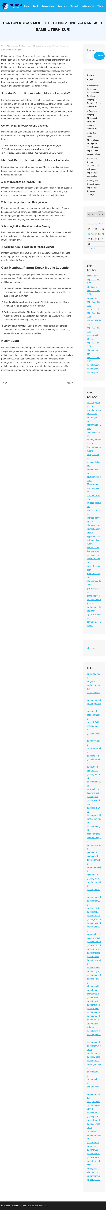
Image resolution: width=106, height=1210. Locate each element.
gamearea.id (93, 1020)
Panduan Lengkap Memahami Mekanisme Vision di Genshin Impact (94, 120)
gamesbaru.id (93, 1120)
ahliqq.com (92, 287)
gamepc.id (92, 711)
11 (92, 229)
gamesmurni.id (94, 945)
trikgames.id (92, 771)
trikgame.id (92, 681)
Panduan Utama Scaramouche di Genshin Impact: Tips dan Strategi (93, 167)
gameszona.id (93, 968)
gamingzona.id (94, 919)
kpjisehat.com (93, 536)
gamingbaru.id (93, 1053)
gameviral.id (92, 1150)
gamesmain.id (93, 953)
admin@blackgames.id (21, 46)
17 (89, 234)
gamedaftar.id (93, 1154)
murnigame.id (93, 1012)
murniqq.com (93, 369)
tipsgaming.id (93, 789)
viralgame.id (92, 1172)
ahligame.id (92, 1023)
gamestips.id (93, 756)
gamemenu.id (93, 1005)
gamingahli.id (93, 912)
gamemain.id (93, 997)
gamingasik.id (93, 908)
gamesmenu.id (94, 942)
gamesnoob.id (93, 1113)
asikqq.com (92, 276)
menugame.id (93, 1042)
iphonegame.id (94, 815)
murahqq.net (93, 309)
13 (99, 229)
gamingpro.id (93, 1061)
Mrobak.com (92, 484)
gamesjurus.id (93, 949)
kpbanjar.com (93, 547)
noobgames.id (93, 1146)
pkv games (92, 648)
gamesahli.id (93, 957)
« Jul (93, 248)
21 (103, 234)
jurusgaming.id (94, 923)
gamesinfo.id (93, 722)
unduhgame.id (93, 1176)
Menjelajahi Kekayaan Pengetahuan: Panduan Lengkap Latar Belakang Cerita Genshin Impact (94, 96)
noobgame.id (93, 1168)
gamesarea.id (93, 1016)
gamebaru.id (93, 1142)
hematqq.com (93, 365)
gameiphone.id (94, 700)
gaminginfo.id (93, 878)
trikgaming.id (93, 793)
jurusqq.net (92, 298)
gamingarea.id (93, 916)
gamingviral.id (93, 1057)
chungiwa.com (93, 525)
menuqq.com (93, 372)
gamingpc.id (92, 797)
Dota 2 (38, 46)
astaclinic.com (93, 596)
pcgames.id (92, 856)
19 (96, 234)
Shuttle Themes (19, 1206)
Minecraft (58, 46)
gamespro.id (93, 1116)
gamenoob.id (93, 1131)
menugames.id (94, 975)
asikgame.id (92, 1027)
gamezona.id (93, 1009)
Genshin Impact (48, 46)
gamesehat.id (93, 1157)
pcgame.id (92, 852)
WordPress (41, 1206)
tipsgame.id (92, 875)
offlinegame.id (93, 834)
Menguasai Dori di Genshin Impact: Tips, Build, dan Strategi (93, 187)
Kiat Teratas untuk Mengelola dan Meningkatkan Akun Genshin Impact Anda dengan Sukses (93, 143)
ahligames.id (93, 986)
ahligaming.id (93, 971)
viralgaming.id (93, 1102)
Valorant (66, 46)
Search (90, 50)
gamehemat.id (93, 990)
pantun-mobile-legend (14, 50)
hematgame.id (93, 1031)
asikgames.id (93, 994)
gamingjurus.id (94, 897)
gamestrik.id (92, 767)
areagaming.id (93, 934)
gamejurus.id (93, 1001)
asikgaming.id (93, 938)
